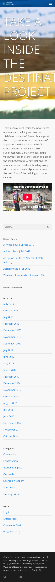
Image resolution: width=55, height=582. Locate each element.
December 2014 (12, 423)
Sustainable (31, 107)
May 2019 (8, 303)
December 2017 (12, 330)
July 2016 (8, 409)
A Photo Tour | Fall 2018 (16, 251)
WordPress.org (11, 532)
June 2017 (8, 356)
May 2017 (8, 363)
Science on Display (13, 107)
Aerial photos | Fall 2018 (16, 268)
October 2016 (10, 396)
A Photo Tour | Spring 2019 (18, 244)
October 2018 (10, 310)
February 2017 (11, 376)
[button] (50, 3)
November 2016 (12, 390)
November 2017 (12, 337)
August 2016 (10, 403)
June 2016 (8, 416)
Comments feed (12, 525)
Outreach (8, 474)
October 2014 (10, 436)
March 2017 (9, 370)
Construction (35, 104)
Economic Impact (12, 467)
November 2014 (12, 429)
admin (10, 101)
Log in (6, 512)
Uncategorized (11, 494)
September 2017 (12, 343)
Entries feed (10, 518)
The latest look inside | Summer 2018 (24, 275)
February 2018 (11, 323)
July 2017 (8, 350)
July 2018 (8, 317)
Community (21, 104)
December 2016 (12, 383)
